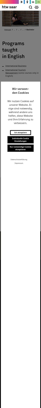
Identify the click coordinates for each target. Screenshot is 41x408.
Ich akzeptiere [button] (20, 132)
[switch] (21, 2)
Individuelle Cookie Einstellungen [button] (20, 139)
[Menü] (36, 7)
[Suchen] (30, 7)
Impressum (19, 163)
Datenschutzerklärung (19, 159)
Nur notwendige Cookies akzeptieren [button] (20, 148)
